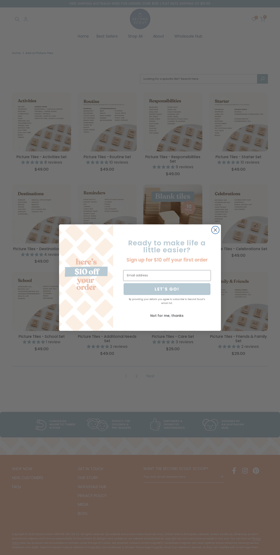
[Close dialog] (215, 230)
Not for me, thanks (167, 315)
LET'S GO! (167, 289)
